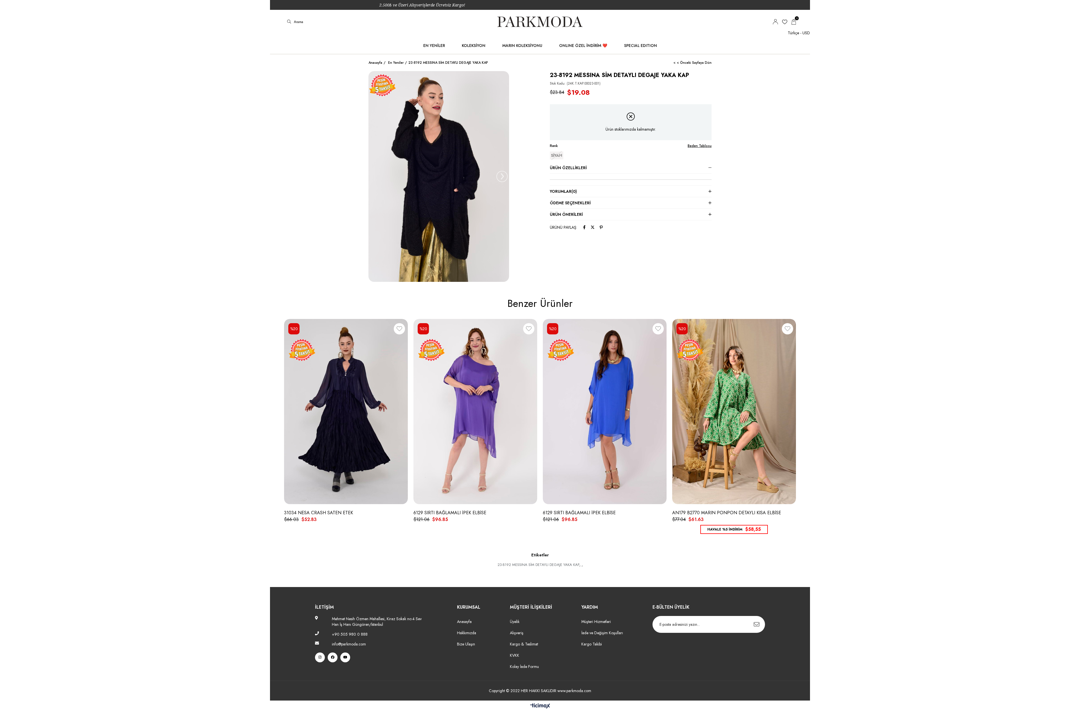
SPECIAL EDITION (640, 45)
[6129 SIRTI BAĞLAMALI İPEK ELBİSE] (475, 411)
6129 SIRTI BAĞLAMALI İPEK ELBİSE (449, 513)
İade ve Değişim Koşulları (602, 633)
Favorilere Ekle (399, 329)
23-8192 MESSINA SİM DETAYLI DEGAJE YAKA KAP (538, 564)
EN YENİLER (434, 45)
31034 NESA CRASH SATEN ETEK (318, 513)
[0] (793, 22)
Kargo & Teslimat (524, 644)
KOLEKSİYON (473, 45)
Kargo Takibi (591, 644)
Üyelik (514, 621)
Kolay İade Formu (525, 666)
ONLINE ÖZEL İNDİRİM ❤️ (583, 45)
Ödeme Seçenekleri (570, 203)
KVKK (514, 655)
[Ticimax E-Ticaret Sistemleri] (540, 706)
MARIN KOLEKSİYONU (522, 45)
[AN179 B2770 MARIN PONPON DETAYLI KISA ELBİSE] (734, 411)
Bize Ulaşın (466, 644)
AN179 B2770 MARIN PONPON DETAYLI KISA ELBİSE (726, 513)
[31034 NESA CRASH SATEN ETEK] (346, 411)
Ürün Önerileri (566, 214)
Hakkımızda (466, 633)
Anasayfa (464, 621)
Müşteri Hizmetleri (596, 621)
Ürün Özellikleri (568, 168)
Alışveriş (516, 633)
